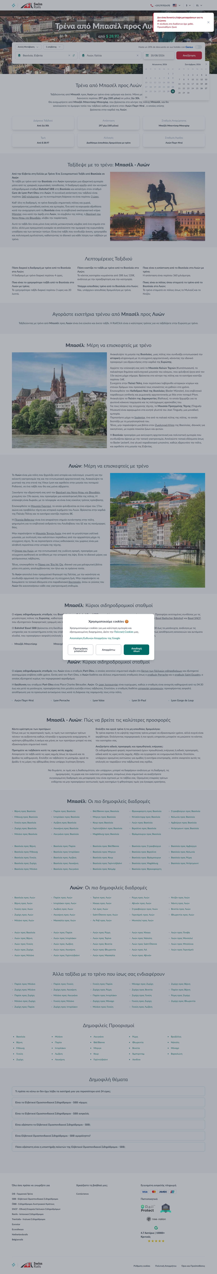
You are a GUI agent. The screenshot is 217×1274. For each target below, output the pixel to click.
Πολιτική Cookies (123, 631)
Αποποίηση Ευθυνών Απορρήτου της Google (95, 638)
